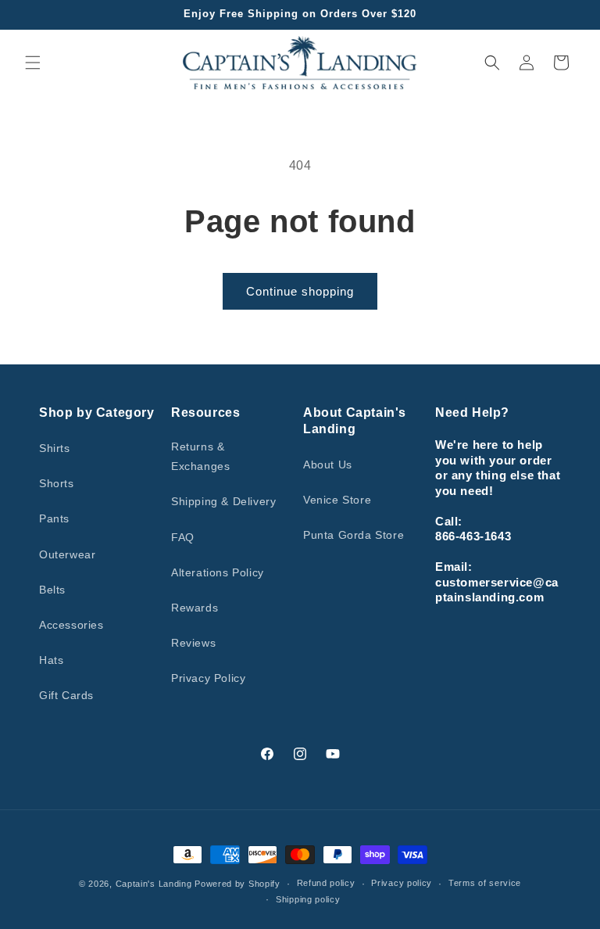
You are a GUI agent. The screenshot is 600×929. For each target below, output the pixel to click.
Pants (54, 518)
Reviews (193, 643)
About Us (327, 464)
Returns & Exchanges (200, 456)
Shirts (54, 448)
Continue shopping (300, 291)
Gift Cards (66, 695)
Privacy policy (401, 883)
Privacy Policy (208, 678)
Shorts (56, 483)
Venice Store (337, 499)
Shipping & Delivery (223, 501)
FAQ (183, 537)
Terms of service (484, 883)
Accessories (71, 625)
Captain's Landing (154, 883)
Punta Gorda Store (353, 535)
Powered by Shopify (237, 883)
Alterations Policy (217, 572)
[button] (33, 62)
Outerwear (67, 554)
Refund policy (326, 883)
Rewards (194, 607)
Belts (52, 589)
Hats (51, 660)
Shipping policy (308, 899)
